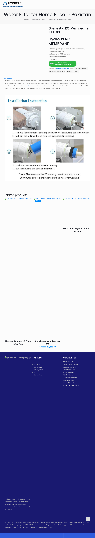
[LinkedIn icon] (81, 530)
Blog (35, 372)
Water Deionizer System (71, 385)
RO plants (31, 86)
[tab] (47, 78)
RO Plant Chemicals (70, 378)
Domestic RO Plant (38, 20)
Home (26, 20)
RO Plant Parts (68, 375)
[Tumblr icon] (85, 530)
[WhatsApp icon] (73, 530)
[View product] (29, 205)
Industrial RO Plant (69, 367)
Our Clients (38, 367)
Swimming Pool (68, 380)
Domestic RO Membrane (57, 71)
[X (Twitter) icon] (77, 530)
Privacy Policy (38, 370)
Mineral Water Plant (70, 383)
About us (37, 364)
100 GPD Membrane (81, 68)
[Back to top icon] (88, 519)
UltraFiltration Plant (69, 370)
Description (8, 78)
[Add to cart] (29, 201)
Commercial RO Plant (70, 364)
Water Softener (68, 372)
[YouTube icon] (79, 530)
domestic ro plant (72, 71)
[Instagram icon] (83, 530)
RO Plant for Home (69, 362)
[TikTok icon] (87, 530)
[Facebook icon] (75, 530)
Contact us (38, 375)
